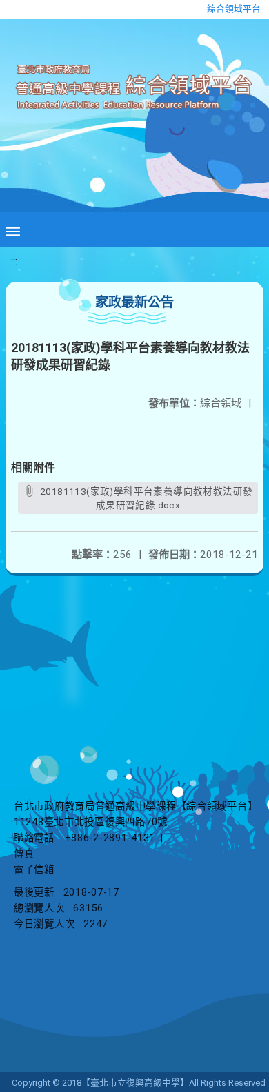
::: (14, 261)
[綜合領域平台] (134, 87)
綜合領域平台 (234, 8)
